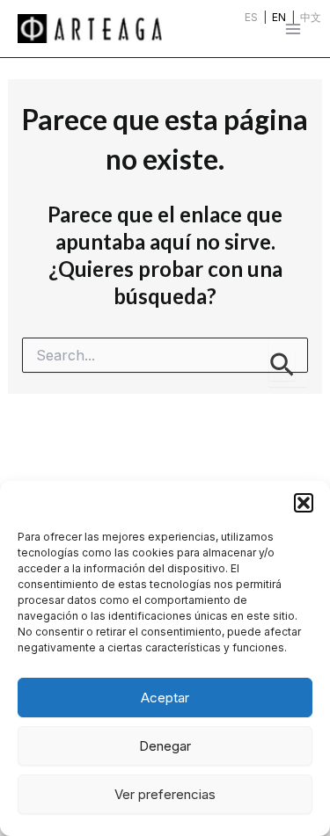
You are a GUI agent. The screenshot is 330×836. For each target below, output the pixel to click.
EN (279, 17)
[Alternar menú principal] (293, 29)
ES (251, 17)
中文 (310, 17)
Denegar (165, 746)
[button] (303, 503)
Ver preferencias (165, 794)
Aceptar (165, 697)
